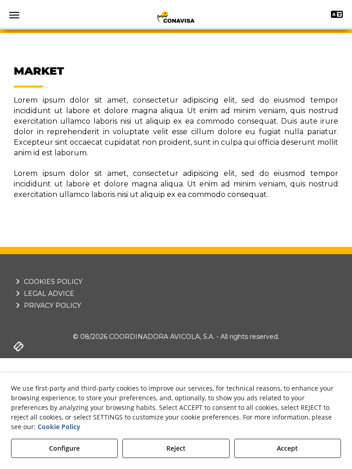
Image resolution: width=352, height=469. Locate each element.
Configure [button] (64, 448)
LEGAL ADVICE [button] (48, 293)
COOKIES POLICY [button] (52, 282)
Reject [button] (176, 448)
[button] (176, 17)
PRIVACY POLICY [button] (51, 305)
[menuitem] (176, 282)
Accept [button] (287, 448)
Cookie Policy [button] (59, 426)
